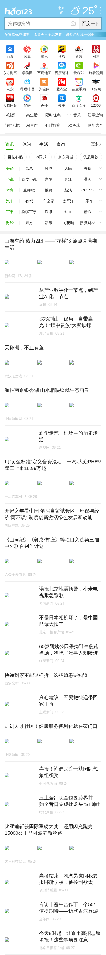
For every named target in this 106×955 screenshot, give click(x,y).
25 (88, 11)
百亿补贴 (15, 157)
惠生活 (32, 115)
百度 (10, 56)
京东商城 (65, 157)
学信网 (27, 73)
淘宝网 (44, 89)
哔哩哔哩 (27, 89)
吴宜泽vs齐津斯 (17, 35)
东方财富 (10, 73)
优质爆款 (90, 157)
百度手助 (79, 89)
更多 (95, 144)
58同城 (40, 157)
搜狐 (61, 56)
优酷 (27, 105)
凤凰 (27, 56)
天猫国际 (10, 105)
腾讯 (44, 56)
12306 (96, 105)
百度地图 (44, 73)
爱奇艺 (78, 73)
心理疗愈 (53, 125)
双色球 (74, 125)
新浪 (78, 56)
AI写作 (32, 125)
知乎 (61, 105)
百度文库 (79, 105)
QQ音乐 (74, 115)
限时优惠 (53, 115)
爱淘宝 (61, 89)
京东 (10, 89)
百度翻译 (62, 73)
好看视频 (96, 73)
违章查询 (95, 115)
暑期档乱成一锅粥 (80, 35)
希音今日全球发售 (48, 35)
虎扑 (44, 105)
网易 (95, 56)
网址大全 (95, 125)
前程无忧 (12, 125)
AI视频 (9, 115)
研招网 (96, 89)
